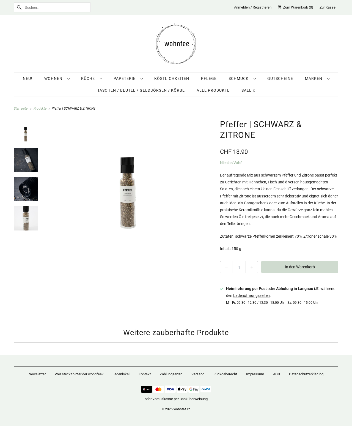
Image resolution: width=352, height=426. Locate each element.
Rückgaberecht (225, 374)
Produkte (40, 108)
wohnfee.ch (182, 409)
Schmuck (240, 78)
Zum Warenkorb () (297, 7)
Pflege (209, 78)
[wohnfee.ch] (176, 45)
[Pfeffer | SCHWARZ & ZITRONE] (129, 177)
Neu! (27, 78)
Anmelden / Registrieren (252, 7)
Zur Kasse (328, 7)
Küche (89, 78)
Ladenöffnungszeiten (251, 295)
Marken (314, 78)
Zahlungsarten (171, 374)
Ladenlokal (121, 374)
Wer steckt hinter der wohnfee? (79, 374)
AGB (276, 374)
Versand (197, 374)
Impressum (255, 374)
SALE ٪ (248, 90)
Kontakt (145, 374)
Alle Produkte (213, 90)
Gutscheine (280, 78)
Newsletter (37, 374)
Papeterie (126, 78)
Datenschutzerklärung (306, 374)
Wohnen (54, 78)
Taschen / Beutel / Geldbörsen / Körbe (141, 90)
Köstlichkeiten (171, 78)
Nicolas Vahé (231, 163)
